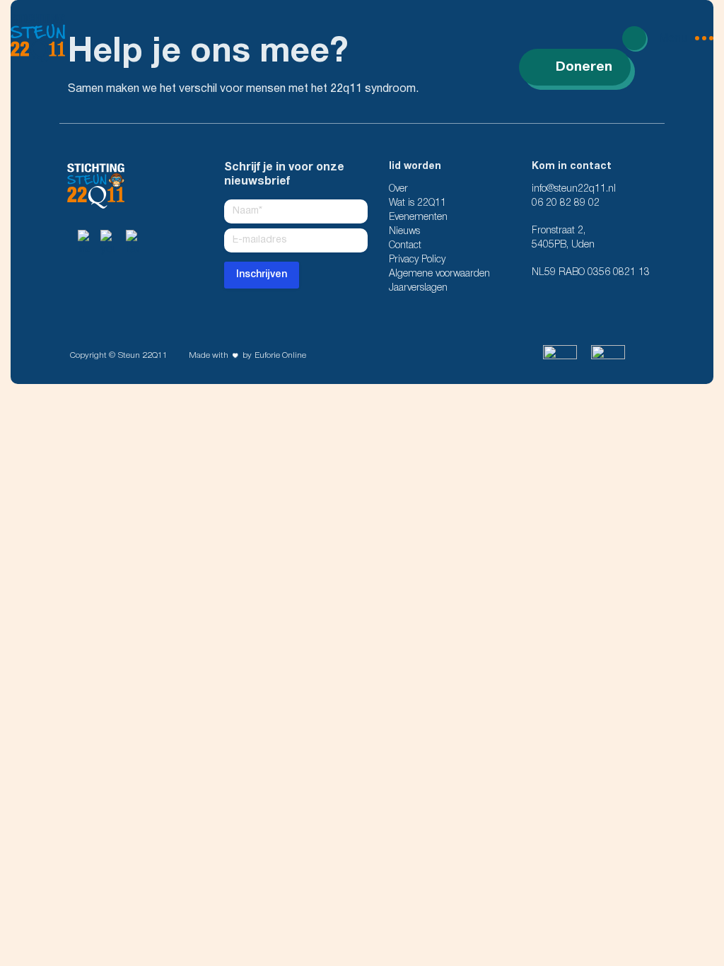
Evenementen (418, 217)
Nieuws (404, 231)
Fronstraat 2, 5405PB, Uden (563, 238)
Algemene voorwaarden (439, 274)
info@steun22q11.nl (574, 189)
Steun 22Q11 (143, 355)
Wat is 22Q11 (417, 203)
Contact (405, 245)
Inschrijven (261, 274)
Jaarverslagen (418, 288)
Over (398, 189)
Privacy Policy (417, 259)
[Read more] (634, 38)
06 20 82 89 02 (566, 203)
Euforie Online (280, 355)
